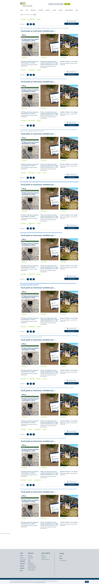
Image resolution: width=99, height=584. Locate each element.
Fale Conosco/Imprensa (45, 559)
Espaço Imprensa (69, 10)
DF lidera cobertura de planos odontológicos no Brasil (30, 62)
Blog (77, 10)
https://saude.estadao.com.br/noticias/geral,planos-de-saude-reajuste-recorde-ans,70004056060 (43, 438)
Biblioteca (33, 10)
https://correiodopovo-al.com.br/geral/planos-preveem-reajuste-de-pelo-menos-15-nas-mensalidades (44, 28)
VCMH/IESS (40, 10)
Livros (29, 559)
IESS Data (48, 10)
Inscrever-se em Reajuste (5, 533)
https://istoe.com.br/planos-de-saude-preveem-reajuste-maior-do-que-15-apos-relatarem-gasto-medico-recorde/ (47, 387)
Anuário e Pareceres (31, 568)
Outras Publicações (31, 570)
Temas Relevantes (31, 564)
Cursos (54, 10)
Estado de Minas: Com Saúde (69, 61)
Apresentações (30, 563)
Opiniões (43, 555)
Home (21, 10)
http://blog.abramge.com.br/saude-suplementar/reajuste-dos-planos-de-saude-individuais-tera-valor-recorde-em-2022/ (48, 489)
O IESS (27, 10)
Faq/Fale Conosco (23, 559)
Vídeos (29, 560)
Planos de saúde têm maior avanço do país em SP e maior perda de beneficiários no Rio (49, 63)
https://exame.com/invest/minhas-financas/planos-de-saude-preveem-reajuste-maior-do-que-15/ (41, 232)
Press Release (43, 556)
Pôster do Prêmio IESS (32, 567)
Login (67, 4)
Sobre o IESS (22, 557)
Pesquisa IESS (30, 558)
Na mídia (43, 558)
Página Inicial (22, 14)
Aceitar (87, 581)
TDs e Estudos (30, 556)
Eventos (60, 10)
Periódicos (30, 555)
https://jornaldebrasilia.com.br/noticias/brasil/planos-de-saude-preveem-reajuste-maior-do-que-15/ (43, 78)
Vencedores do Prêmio (32, 566)
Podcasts (29, 562)
